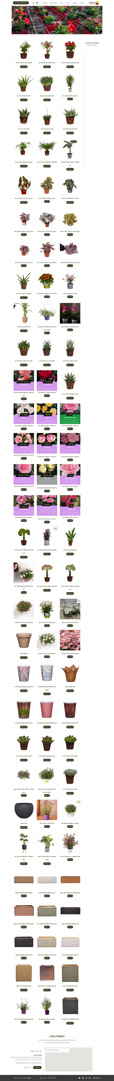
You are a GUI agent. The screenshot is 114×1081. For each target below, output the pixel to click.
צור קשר (45, 3)
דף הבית (82, 3)
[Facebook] (89, 1078)
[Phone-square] (83, 1078)
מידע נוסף (70, 99)
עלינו (61, 3)
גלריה (68, 3)
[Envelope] (79, 1078)
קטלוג (74, 3)
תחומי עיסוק (54, 3)
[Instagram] (86, 1078)
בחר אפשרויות (70, 66)
